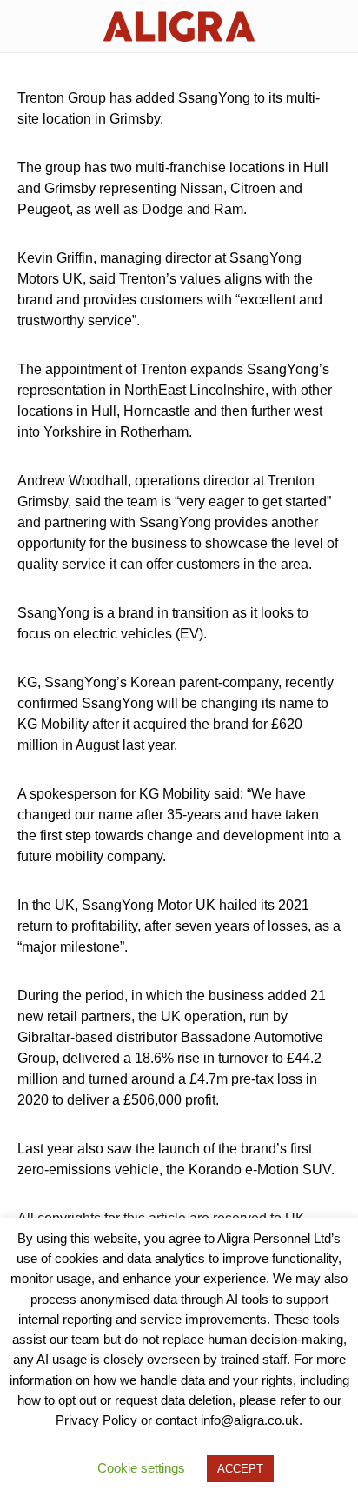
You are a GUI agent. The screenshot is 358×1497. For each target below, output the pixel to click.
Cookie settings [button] (141, 1467)
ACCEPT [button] (240, 1468)
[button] (22, 26)
